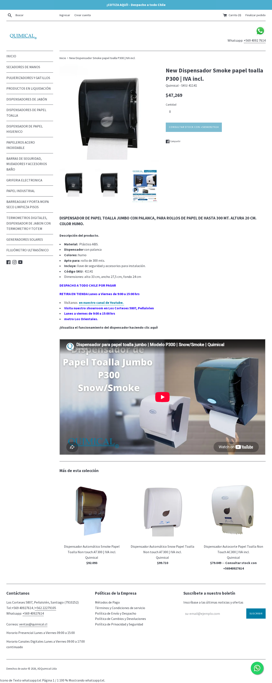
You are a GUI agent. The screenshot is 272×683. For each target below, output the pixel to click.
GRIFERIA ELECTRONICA (24, 180)
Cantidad (171, 104)
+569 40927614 (33, 613)
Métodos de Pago (107, 602)
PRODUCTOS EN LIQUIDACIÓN (28, 88)
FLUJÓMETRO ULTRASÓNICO (27, 250)
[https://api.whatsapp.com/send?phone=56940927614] (260, 35)
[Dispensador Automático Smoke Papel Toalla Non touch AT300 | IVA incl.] (92, 509)
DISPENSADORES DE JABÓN (26, 99)
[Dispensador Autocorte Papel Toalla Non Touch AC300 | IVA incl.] (233, 509)
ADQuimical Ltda (47, 668)
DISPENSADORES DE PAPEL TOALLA (26, 112)
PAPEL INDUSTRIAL (20, 191)
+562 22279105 (45, 608)
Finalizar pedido (255, 15)
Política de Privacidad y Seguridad (119, 624)
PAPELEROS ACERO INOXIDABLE (20, 145)
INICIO (11, 56)
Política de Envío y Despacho (115, 613)
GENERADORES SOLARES (24, 239)
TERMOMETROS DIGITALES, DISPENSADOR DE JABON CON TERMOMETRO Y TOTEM (28, 223)
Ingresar (65, 15)
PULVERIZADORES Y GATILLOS (28, 78)
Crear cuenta (82, 15)
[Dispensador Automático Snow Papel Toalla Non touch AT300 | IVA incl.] (162, 509)
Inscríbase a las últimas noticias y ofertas (213, 602)
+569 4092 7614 (255, 40)
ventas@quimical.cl (33, 624)
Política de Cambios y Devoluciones (120, 619)
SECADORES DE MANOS (23, 67)
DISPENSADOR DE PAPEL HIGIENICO (24, 129)
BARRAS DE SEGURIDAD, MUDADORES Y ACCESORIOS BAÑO (26, 163)
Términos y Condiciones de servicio (120, 608)
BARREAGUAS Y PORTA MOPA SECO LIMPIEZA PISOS (27, 204)
